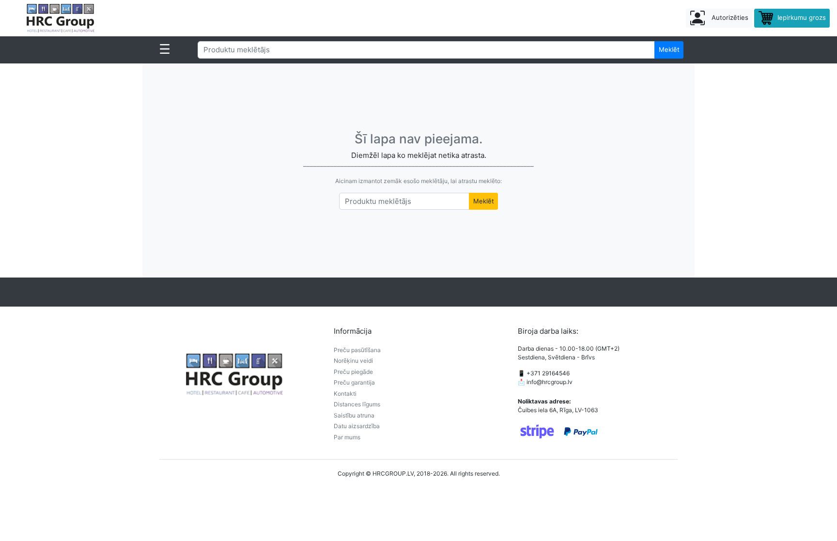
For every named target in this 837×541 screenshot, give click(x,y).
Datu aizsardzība (357, 426)
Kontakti (345, 393)
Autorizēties (729, 17)
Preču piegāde (353, 371)
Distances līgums (357, 404)
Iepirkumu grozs (800, 17)
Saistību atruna (354, 415)
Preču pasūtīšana (357, 350)
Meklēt (669, 49)
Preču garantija (354, 382)
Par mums (347, 437)
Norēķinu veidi (353, 360)
